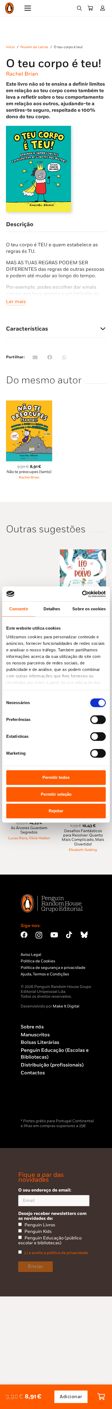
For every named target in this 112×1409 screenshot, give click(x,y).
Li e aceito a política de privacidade (56, 1253)
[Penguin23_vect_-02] (37, 1103)
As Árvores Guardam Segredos (29, 830)
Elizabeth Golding (83, 850)
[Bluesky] (84, 934)
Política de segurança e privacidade (53, 967)
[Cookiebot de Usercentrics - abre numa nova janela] (82, 594)
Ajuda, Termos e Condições (45, 974)
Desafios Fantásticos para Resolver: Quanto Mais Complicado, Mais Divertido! (83, 838)
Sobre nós (32, 1027)
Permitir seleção (56, 794)
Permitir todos (56, 777)
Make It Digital (66, 1006)
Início (10, 47)
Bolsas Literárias (40, 1042)
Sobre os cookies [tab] (89, 608)
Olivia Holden (39, 838)
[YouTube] (54, 934)
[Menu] (28, 8)
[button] (79, 8)
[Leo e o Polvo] (83, 552)
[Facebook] (24, 934)
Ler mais (16, 301)
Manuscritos (35, 1035)
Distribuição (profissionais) (52, 1065)
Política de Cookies (38, 961)
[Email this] (35, 357)
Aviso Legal (31, 954)
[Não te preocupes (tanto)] (29, 403)
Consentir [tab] (18, 608)
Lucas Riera (17, 838)
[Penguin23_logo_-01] (9, 8)
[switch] (98, 719)
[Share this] (49, 357)
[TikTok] (69, 934)
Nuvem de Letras (34, 47)
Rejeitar (56, 810)
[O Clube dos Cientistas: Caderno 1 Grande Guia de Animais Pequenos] (29, 552)
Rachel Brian (22, 74)
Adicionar (71, 1396)
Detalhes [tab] (51, 608)
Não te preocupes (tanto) (29, 471)
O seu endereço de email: (44, 1190)
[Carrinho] (90, 8)
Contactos (33, 1073)
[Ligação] (103, 8)
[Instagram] (39, 935)
